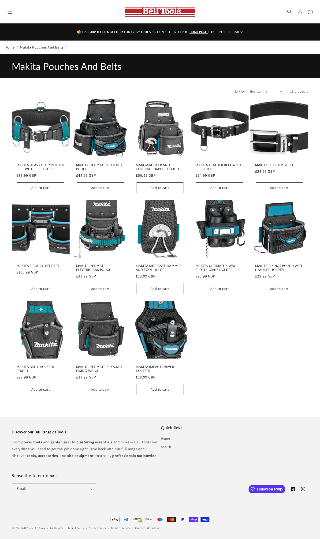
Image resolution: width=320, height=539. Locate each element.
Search (166, 447)
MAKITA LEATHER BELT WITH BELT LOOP (218, 167)
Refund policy (75, 528)
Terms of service (120, 528)
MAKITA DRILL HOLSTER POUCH (35, 369)
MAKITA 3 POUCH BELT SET (38, 266)
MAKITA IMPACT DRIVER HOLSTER (155, 369)
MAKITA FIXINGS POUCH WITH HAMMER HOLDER (279, 268)
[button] (10, 12)
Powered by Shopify (51, 528)
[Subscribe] (91, 488)
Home (10, 47)
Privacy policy (97, 528)
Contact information (147, 528)
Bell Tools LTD (29, 528)
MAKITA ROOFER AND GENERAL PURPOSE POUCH (157, 167)
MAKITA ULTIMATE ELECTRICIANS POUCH (94, 268)
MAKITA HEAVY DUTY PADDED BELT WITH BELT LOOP (40, 167)
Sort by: (240, 91)
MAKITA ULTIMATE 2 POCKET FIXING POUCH (99, 369)
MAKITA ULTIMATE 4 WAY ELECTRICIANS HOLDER (215, 268)
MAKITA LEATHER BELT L (274, 165)
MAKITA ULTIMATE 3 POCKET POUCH (99, 167)
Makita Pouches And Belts (41, 47)
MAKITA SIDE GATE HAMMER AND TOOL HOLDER (159, 268)
